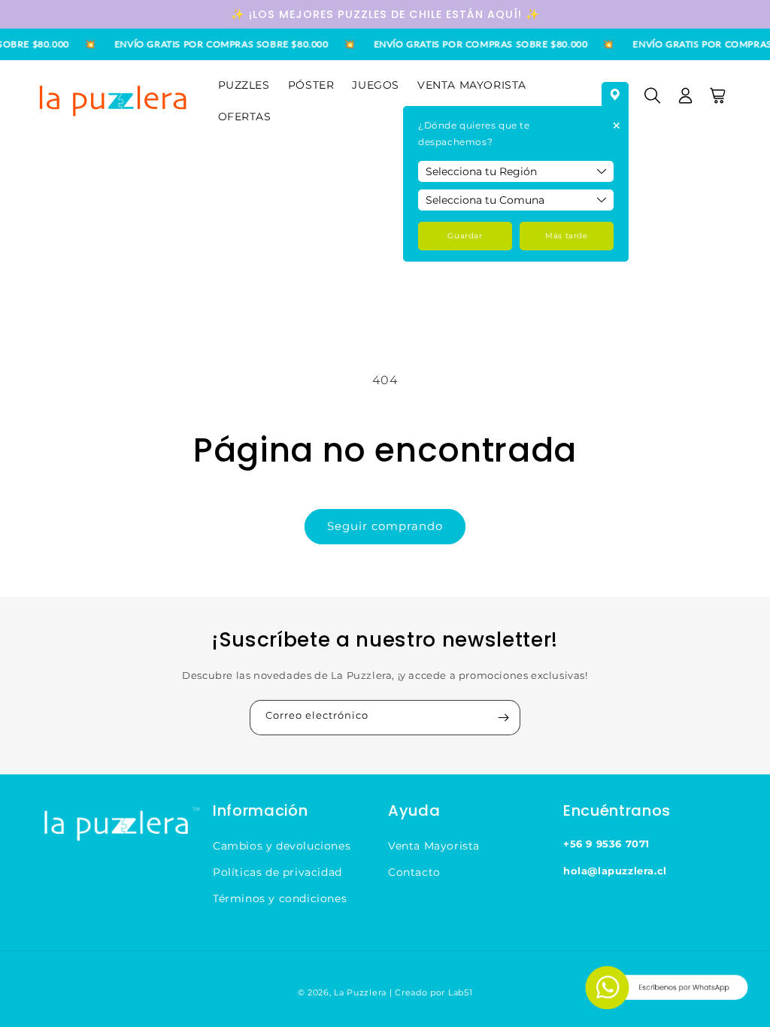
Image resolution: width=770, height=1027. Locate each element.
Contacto (414, 872)
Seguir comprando (385, 526)
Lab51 (460, 992)
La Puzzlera (360, 992)
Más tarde (566, 236)
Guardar (464, 236)
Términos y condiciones (280, 898)
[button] (652, 100)
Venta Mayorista (434, 846)
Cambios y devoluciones (281, 846)
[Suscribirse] (503, 717)
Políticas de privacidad (277, 872)
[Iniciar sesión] (685, 100)
